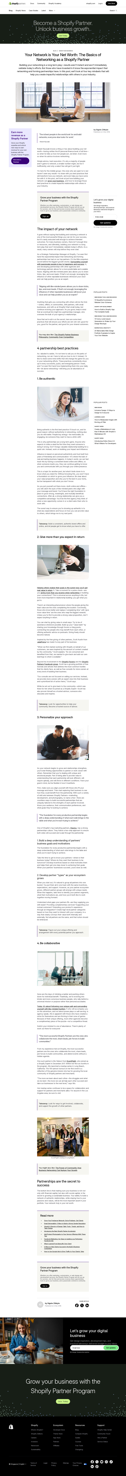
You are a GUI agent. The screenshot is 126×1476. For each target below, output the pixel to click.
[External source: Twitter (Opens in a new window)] (82, 1305)
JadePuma (41, 642)
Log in (100, 3)
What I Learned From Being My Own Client (57, 1244)
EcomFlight (71, 1061)
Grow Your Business (66, 51)
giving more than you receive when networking (60, 593)
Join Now (111, 3)
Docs (32, 3)
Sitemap (66, 1463)
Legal (45, 1463)
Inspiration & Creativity (102, 328)
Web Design (98, 407)
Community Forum (103, 1434)
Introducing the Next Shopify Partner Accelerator (60, 1231)
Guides (77, 1438)
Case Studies (33, 11)
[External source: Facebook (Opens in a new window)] (77, 1305)
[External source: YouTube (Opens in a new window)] (101, 1461)
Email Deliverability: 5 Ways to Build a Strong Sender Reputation (65, 1223)
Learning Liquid (99, 417)
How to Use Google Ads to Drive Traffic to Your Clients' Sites (64, 1251)
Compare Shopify (81, 1434)
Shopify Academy (54, 3)
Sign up (45, 216)
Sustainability (35, 1449)
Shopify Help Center (104, 1430)
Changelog (79, 1449)
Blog (10, 11)
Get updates (105, 223)
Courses (78, 1442)
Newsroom (35, 1446)
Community (41, 3)
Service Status (102, 1442)
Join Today (63, 36)
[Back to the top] (11, 1426)
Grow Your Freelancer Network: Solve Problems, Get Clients (63, 1220)
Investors (34, 1442)
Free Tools (79, 1446)
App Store (56, 1438)
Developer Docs (59, 1430)
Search (112, 11)
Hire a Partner (102, 1438)
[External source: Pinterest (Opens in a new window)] (97, 1466)
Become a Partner (17, 161)
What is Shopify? (37, 1430)
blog (55, 51)
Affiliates (56, 1446)
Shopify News (21, 11)
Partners (56, 1442)
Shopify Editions (37, 1434)
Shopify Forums (68, 662)
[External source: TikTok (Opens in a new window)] (111, 1461)
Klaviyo (73, 828)
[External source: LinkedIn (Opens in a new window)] (87, 1305)
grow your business (56, 181)
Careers (34, 1438)
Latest (43, 11)
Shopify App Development (103, 306)
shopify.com (90, 3)
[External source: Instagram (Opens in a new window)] (106, 1461)
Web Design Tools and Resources (105, 297)
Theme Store (58, 1434)
